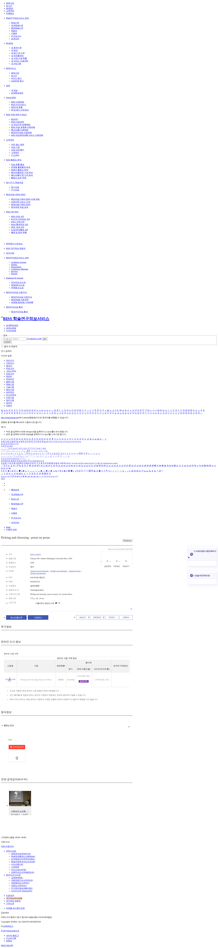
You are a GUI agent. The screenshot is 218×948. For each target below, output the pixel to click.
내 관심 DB (16, 64)
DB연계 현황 (17, 107)
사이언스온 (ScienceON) (21, 891)
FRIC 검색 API (17, 227)
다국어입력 (11, 331)
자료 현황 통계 (17, 165)
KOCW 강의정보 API (20, 219)
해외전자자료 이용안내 (16, 292)
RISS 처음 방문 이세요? (16, 115)
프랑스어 (10, 374)
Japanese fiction (74, 571)
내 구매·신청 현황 (19, 58)
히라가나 (10, 360)
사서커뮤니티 (17, 864)
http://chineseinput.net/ (10, 418)
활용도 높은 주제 (18, 178)
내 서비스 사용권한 (19, 61)
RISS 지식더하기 (18, 105)
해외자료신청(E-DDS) (15, 194)
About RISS (11, 97)
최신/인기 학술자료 (14, 182)
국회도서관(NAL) (19, 886)
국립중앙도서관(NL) (20, 883)
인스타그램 (11, 938)
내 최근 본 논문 (18, 53)
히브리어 (10, 379)
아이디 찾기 (16, 78)
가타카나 (10, 363)
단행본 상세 (11, 529)
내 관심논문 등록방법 (20, 125)
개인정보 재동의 (13, 901)
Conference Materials (19, 269)
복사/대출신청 (16, 617)
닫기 (3, 478)
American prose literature (39, 571)
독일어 (9, 376)
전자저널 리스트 (18, 282)
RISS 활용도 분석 (13, 160)
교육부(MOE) (17, 878)
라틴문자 (10, 392)
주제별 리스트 (17, 288)
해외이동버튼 (7, 945)
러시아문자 (11, 395)
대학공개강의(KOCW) (21, 854)
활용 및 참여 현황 (19, 232)
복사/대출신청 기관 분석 (22, 175)
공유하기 (111, 617)
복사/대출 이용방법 (19, 130)
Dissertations (16, 267)
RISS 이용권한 (17, 122)
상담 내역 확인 (17, 150)
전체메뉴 (10, 13)
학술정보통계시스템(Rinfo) (23, 856)
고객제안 (15, 152)
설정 (8, 86)
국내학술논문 (17, 25)
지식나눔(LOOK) (18, 870)
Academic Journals (18, 262)
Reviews (14, 271)
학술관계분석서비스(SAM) (23, 862)
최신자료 (15, 187)
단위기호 (10, 398)
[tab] (9, 725)
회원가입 (10, 3)
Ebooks (14, 265)
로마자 (9, 403)
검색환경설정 (17, 93)
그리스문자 (11, 371)
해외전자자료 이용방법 (21, 133)
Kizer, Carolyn (35, 554)
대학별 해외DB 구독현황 (22, 302)
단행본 (14, 33)
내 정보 (14, 90)
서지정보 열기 (131, 608)
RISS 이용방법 (17, 102)
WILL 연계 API (17, 222)
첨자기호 (10, 390)
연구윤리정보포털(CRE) (22, 888)
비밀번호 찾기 (17, 81)
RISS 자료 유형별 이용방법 (23, 127)
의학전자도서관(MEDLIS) (22, 872)
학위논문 (15, 23)
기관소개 (10, 903)
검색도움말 (11, 328)
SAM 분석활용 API (19, 230)
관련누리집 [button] (11, 851)
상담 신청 (15, 147)
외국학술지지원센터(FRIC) (23, 859)
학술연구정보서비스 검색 (17, 18)
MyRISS (9, 8)
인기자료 (15, 190)
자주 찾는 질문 (17, 145)
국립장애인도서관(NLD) (22, 880)
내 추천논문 (16, 48)
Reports (14, 274)
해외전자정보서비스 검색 (17, 258)
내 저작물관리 (17, 56)
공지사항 (10, 253)
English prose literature (58, 571)
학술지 (14, 31)
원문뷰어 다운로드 (14, 244)
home (8, 527)
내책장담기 (97, 617)
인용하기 (38, 617)
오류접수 (126, 617)
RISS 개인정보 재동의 (15, 248)
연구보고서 (16, 36)
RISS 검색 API (17, 216)
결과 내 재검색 (10, 346)
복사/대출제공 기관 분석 (22, 172)
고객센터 (10, 11)
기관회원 (15, 867)
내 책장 (14, 50)
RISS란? (14, 119)
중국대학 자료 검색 (19, 207)
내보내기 (82, 617)
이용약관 (10, 896)
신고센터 (15, 155)
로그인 (9, 6)
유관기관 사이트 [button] (13, 875)
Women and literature (38, 573)
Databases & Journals (14, 278)
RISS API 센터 (12, 212)
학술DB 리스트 (18, 285)
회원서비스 (11, 68)
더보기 (129, 726)
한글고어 (10, 368)
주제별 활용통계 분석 (20, 167)
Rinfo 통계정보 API (19, 224)
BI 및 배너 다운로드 (20, 110)
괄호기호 (10, 382)
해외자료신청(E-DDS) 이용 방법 (25, 199)
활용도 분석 (9, 725)
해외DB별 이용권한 (20, 300)
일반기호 (10, 400)
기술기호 (10, 387)
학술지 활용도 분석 (19, 170)
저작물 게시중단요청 (15, 908)
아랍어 (9, 406)
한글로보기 (127, 540)
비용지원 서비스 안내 (20, 202)
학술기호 (10, 384)
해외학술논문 (17, 28)
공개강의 (15, 39)
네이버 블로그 (12, 935)
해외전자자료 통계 (14, 307)
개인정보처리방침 (14, 898)
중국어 (9, 366)
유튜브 (9, 941)
